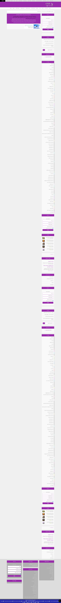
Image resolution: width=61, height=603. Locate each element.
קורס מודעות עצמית (34, 590)
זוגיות (40, 8)
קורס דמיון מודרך (29, 26)
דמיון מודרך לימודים (30, 27)
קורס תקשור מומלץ (35, 577)
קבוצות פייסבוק (25, 0)
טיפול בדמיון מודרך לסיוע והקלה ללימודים (30, 18)
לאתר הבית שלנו (51, 0)
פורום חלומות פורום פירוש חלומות (49, 43)
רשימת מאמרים (44, 0)
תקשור (16, 0)
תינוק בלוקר (52, 280)
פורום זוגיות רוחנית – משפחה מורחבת (49, 41)
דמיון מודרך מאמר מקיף (34, 581)
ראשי (49, 8)
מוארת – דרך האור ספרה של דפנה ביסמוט (48, 39)
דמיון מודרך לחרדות (35, 578)
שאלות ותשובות (29, 0)
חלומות (37, 8)
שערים (52, 282)
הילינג (14, 0)
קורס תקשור (35, 574)
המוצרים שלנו (33, 0)
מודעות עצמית (22, 8)
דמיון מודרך (11, 0)
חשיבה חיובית (33, 8)
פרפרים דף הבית (48, 11)
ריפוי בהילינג (35, 582)
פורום (48, 0)
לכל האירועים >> (47, 56)
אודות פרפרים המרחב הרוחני (39, 0)
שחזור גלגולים (8, 0)
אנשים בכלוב (51, 284)
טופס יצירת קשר (20, 0)
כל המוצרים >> (51, 254)
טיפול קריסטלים (28, 8)
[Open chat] (60, 601)
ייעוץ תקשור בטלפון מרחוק (34, 586)
